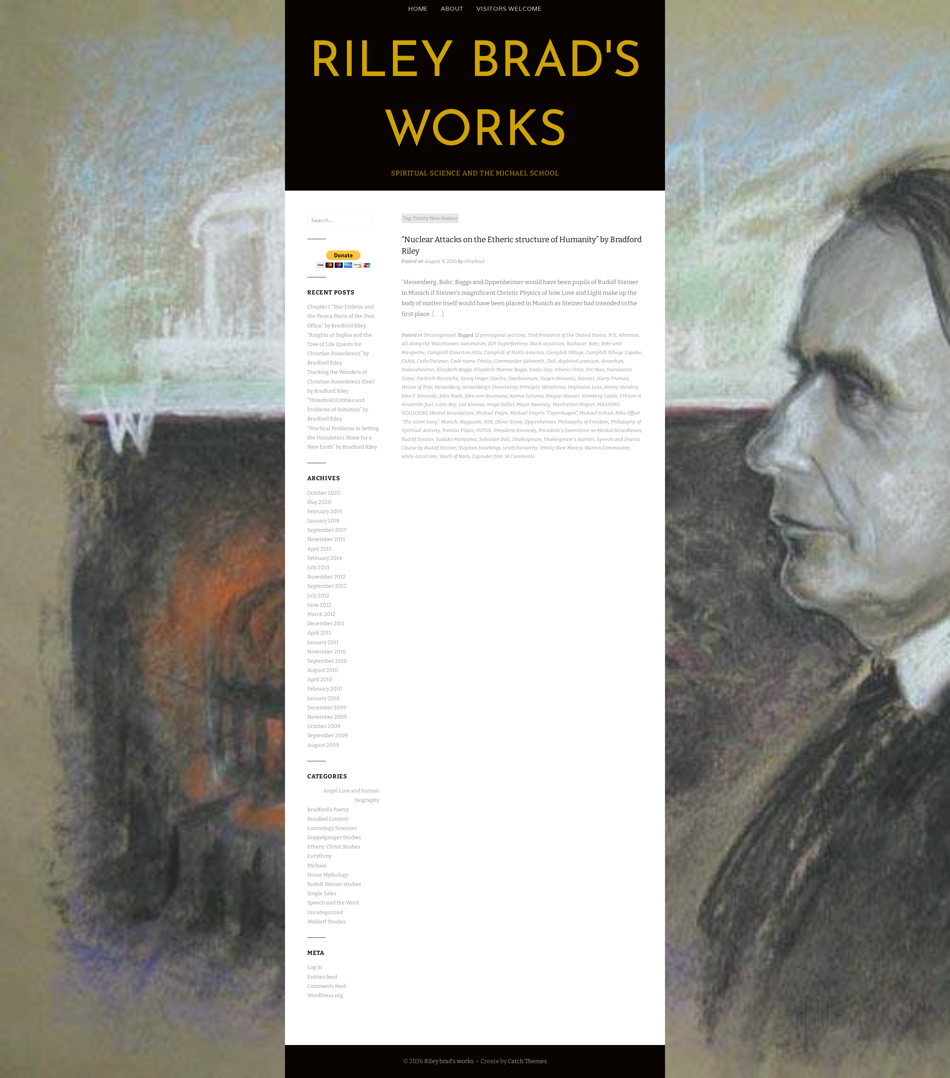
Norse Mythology (327, 875)
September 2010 (327, 661)
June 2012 (319, 605)
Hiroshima (554, 387)
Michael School (596, 413)
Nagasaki (470, 422)
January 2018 (323, 521)
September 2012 (327, 586)
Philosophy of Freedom (583, 422)
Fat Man (595, 369)
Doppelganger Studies (334, 837)
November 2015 (326, 539)
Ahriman (629, 335)
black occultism (547, 343)
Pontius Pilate (458, 430)
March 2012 (321, 614)
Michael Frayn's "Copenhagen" (543, 413)
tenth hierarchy (520, 448)
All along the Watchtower (430, 343)
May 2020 (319, 502)
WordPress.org (325, 995)
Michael (317, 866)
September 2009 (327, 735)
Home (418, 9)
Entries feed (322, 977)
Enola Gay (540, 369)
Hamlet (585, 378)
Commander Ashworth (519, 361)
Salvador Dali (494, 439)
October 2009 (323, 726)
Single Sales (322, 893)
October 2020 (323, 493)
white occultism (419, 456)
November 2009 (327, 717)
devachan (612, 361)
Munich (449, 422)
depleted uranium (578, 361)
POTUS (483, 430)
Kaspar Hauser (563, 396)
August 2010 (322, 670)
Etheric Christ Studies (333, 847)
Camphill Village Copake (613, 352)
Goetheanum (523, 378)
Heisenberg (447, 387)
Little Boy (445, 404)
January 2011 (322, 642)
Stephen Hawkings (479, 448)
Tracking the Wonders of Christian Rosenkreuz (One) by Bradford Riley (340, 381)
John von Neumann (486, 396)
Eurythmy (319, 856)
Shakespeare (526, 439)
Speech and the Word (333, 903)
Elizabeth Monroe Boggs (500, 369)
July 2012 (318, 596)
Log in (314, 967)
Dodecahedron (418, 369)
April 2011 (319, 633)
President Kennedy (515, 430)
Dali (551, 361)
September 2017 (326, 530)
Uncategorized (439, 335)
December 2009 (326, 708)
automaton (473, 343)
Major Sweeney (533, 404)
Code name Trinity (471, 361)
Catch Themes (527, 1061)
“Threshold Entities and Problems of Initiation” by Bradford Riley (337, 409)
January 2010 (323, 698)
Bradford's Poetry (328, 810)
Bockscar (576, 343)
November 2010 (326, 652)
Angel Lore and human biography (351, 795)
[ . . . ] (438, 313)
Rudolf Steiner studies (334, 884)
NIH (488, 422)
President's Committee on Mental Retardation (589, 430)
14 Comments (519, 456)
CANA (408, 361)
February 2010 (324, 689)
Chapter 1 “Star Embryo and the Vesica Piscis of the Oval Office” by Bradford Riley (340, 316)
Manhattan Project (574, 404)
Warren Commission (607, 448)
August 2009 (323, 745)
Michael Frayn (492, 413)
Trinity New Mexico (561, 448)
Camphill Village (565, 352)
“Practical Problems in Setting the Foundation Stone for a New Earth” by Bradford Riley (343, 437)
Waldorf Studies (326, 922)
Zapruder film (487, 456)
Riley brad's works (449, 1061)
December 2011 (325, 623)
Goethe (498, 378)
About (452, 9)
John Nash (450, 396)
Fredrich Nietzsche (437, 378)
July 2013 (318, 567)
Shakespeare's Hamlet (569, 439)
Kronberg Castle (600, 396)
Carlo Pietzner (432, 361)
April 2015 (319, 549)
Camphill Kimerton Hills (454, 352)
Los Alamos (471, 404)
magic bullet (500, 404)
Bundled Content (327, 819)
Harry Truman (613, 378)
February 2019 (324, 511)
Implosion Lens (585, 387)
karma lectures (527, 396)
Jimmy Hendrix (621, 387)
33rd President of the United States (567, 335)
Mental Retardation (451, 413)
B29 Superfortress (508, 343)
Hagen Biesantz (557, 378)
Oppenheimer (540, 422)
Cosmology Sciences (332, 828)
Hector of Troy (417, 387)
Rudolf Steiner (417, 439)
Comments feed (326, 986)
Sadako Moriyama (456, 439)
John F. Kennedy (419, 396)
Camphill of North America (514, 352)
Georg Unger (474, 378)
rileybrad (474, 261)
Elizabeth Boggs (454, 369)
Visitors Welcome (509, 9)
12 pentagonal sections (500, 335)
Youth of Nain (454, 456)
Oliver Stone (508, 422)
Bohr (594, 343)
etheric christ (569, 369)
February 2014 (324, 558)
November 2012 (326, 577)
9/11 (612, 335)
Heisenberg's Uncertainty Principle (501, 387)
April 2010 (319, 679)
